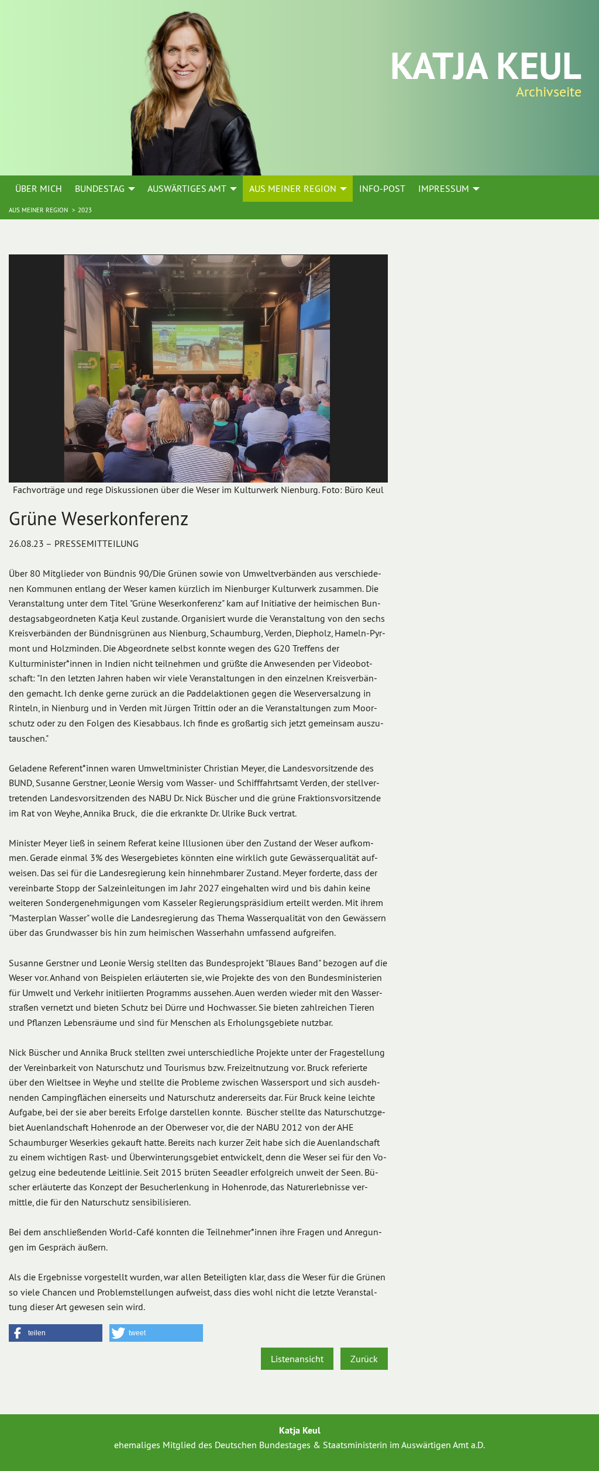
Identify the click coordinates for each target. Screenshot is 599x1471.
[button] (55, 1333)
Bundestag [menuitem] (100, 188)
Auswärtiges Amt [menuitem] (186, 188)
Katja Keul (485, 65)
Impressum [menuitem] (443, 188)
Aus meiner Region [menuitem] (292, 188)
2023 (85, 210)
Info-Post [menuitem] (382, 188)
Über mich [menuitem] (38, 188)
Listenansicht (297, 1359)
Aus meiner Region (39, 210)
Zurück (364, 1359)
